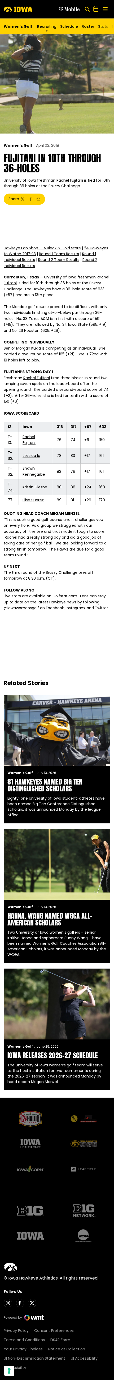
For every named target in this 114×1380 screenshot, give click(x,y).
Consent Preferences (54, 1330)
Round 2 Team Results (58, 259)
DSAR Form (60, 1339)
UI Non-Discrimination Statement (34, 1358)
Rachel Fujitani (36, 377)
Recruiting (46, 26)
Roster (88, 26)
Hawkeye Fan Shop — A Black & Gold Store (42, 248)
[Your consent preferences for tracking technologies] (9, 1371)
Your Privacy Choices (23, 1349)
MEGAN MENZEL (65, 513)
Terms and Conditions (24, 1339)
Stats (103, 26)
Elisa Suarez (33, 500)
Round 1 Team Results (59, 253)
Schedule (69, 26)
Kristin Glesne (35, 487)
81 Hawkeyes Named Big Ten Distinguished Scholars (44, 785)
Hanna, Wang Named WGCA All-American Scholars (49, 919)
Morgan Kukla (28, 348)
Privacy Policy (16, 1330)
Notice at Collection (66, 1349)
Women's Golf (18, 145)
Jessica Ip (31, 455)
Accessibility (15, 1367)
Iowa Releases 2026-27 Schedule (52, 1055)
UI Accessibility (84, 1358)
